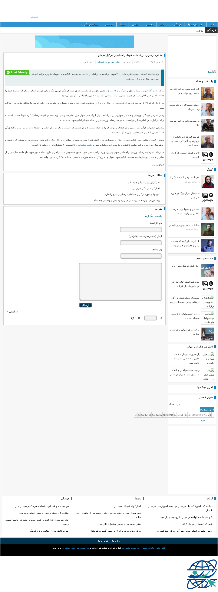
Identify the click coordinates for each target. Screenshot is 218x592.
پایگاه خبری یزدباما (145, 90)
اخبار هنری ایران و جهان (200, 346)
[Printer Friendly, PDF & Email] (17, 72)
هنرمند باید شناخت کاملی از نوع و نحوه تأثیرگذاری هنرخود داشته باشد (185, 141)
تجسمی (149, 24)
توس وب (57, 547)
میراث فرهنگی (89, 24)
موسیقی (109, 24)
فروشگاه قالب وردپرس (109, 552)
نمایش (135, 24)
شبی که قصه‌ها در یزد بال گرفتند (196, 524)
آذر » (203, 420)
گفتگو (210, 169)
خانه (212, 24)
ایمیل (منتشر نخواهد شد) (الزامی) (145, 236)
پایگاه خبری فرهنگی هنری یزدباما (121, 10)
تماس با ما (103, 540)
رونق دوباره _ (196, 30)
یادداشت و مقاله (204, 81)
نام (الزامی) (156, 223)
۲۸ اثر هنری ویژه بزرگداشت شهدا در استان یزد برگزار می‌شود (129, 55)
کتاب (162, 24)
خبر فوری (109, 62)
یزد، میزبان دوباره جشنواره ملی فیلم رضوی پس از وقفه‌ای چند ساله (127, 200)
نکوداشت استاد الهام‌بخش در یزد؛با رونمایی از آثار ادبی (186, 517)
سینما (122, 24)
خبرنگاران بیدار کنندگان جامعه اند (144, 182)
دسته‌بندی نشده (204, 258)
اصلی (117, 62)
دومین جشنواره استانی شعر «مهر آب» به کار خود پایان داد (184, 530)
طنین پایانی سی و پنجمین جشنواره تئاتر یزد (120, 524)
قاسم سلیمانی (85, 145)
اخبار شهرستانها (195, 24)
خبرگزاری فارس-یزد (116, 90)
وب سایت (157, 249)
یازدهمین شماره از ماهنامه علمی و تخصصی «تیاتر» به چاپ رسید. (186, 358)
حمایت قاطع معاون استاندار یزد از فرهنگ (49, 530)
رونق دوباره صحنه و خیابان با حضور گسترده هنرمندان (115, 530)
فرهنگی (176, 24)
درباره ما (116, 540)
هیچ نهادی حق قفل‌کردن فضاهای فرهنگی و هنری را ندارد (132, 194)
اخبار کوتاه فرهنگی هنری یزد (146, 188)
